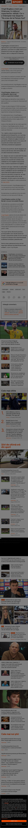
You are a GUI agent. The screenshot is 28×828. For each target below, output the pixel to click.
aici (16, 807)
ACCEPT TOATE (14, 820)
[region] (14, 811)
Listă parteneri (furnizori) (4, 818)
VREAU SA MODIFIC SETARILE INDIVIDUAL (14, 824)
